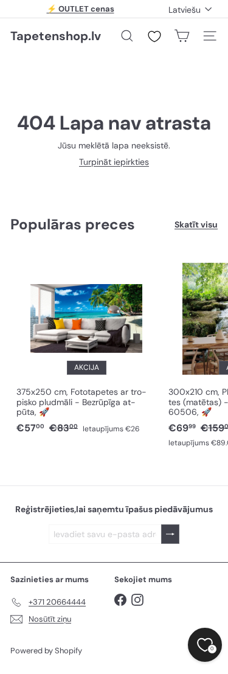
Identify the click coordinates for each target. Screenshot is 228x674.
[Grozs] (182, 36)
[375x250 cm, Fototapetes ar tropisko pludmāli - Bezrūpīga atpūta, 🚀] (86, 345)
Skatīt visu (196, 225)
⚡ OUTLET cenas (80, 9)
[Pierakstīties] (170, 534)
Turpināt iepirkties (114, 161)
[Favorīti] (154, 36)
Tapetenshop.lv (55, 36)
